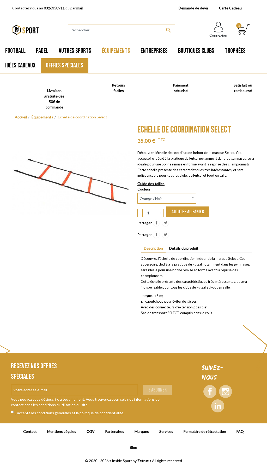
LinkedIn (217, 405)
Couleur (143, 189)
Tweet (165, 223)
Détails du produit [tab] (183, 248)
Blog (133, 447)
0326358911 (54, 8)
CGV (91, 431)
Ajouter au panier (188, 212)
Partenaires (114, 431)
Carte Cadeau (230, 8)
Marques (142, 431)
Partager (156, 223)
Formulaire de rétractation (205, 431)
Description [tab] (153, 248)
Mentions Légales (61, 431)
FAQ (240, 431)
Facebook (209, 391)
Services (166, 431)
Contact (30, 431)
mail (79, 8)
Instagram (225, 391)
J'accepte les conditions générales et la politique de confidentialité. (69, 413)
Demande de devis (194, 8)
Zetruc (143, 460)
